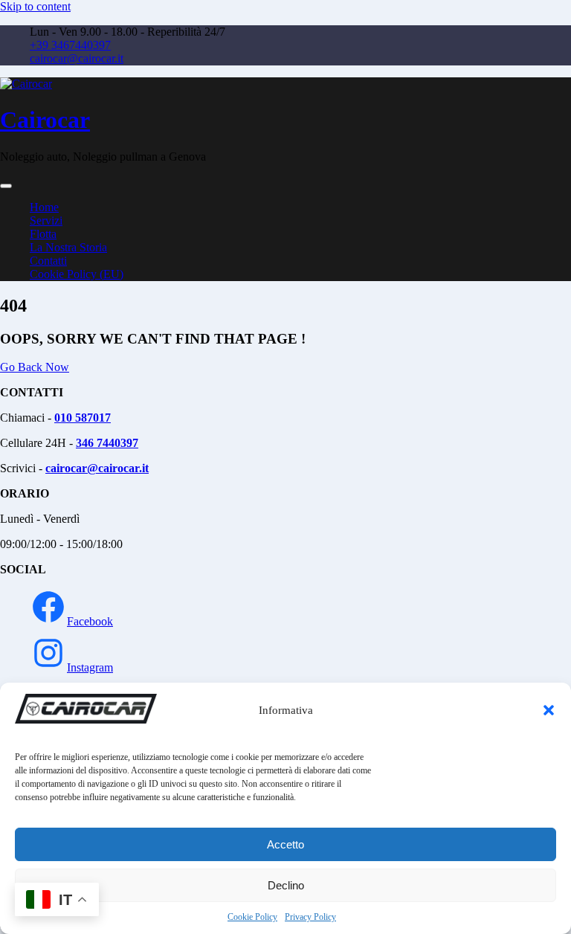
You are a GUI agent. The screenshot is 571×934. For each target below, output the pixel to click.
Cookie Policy (252, 917)
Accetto (285, 844)
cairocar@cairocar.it (76, 58)
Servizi (46, 220)
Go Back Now (34, 367)
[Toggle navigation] (6, 186)
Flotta (43, 234)
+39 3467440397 (70, 45)
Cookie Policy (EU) (76, 274)
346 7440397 (107, 443)
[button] (548, 710)
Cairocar (45, 119)
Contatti (48, 260)
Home (44, 207)
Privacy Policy (310, 917)
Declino (286, 885)
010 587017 (82, 417)
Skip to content (35, 6)
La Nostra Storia (68, 247)
